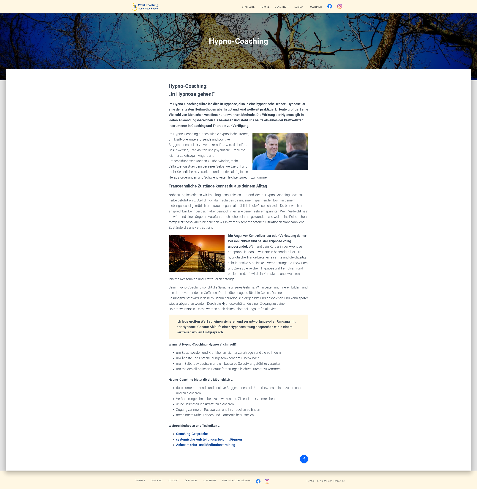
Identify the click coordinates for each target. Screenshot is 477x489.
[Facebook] (330, 6)
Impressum (209, 480)
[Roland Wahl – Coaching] (145, 6)
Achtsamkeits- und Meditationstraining (205, 445)
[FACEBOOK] (258, 482)
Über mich (316, 7)
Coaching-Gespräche (192, 434)
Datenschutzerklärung (236, 480)
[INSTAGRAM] (267, 482)
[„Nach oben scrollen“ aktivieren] (469, 481)
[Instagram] (340, 6)
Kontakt (299, 7)
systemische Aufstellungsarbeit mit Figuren (209, 439)
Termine (264, 7)
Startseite (248, 7)
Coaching (281, 7)
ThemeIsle (339, 480)
